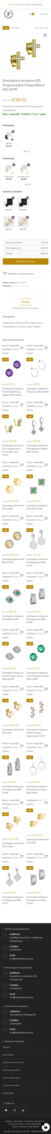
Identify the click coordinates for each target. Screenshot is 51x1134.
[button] (45, 35)
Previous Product (13, 28)
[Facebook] (6, 1110)
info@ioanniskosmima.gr (21, 958)
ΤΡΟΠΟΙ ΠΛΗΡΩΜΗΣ (11, 1085)
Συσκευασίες (9, 125)
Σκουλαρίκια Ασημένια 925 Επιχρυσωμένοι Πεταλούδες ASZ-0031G (13, 450)
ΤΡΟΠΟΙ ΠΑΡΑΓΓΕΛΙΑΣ (12, 1078)
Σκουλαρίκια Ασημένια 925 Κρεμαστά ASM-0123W (37, 619)
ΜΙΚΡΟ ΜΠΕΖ (9, 229)
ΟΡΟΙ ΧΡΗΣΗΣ (8, 1055)
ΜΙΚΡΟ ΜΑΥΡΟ (9, 209)
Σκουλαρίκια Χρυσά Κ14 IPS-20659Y (13, 845)
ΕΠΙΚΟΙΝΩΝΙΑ (8, 1093)
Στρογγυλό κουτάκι (9, 178)
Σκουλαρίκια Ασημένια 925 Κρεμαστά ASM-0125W (37, 900)
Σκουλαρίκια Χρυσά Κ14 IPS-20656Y (13, 507)
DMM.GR (45, 1131)
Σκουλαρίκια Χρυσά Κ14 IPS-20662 (37, 841)
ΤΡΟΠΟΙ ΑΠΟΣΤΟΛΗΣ (11, 1070)
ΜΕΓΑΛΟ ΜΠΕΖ (23, 229)
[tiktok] (23, 1110)
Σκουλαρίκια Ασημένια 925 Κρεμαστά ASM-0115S (37, 562)
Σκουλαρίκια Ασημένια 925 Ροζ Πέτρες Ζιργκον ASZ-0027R (37, 732)
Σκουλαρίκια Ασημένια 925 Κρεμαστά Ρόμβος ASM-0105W (37, 448)
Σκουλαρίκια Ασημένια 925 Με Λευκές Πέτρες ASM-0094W (13, 675)
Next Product (39, 28)
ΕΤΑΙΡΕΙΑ (6, 1047)
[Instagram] (14, 1110)
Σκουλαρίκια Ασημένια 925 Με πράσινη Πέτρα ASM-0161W (37, 675)
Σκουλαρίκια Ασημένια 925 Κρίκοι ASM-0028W (37, 390)
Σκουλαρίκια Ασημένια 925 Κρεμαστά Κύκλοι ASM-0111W (37, 789)
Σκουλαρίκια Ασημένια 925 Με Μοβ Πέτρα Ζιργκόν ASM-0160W (13, 391)
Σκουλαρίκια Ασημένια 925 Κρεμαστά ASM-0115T (13, 900)
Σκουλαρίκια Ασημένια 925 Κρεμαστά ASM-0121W (13, 789)
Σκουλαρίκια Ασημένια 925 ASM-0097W (37, 507)
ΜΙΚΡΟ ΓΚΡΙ (9, 145)
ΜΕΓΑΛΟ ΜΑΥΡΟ (23, 209)
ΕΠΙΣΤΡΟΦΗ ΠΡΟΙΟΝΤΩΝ (13, 1062)
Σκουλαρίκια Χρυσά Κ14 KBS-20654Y (13, 561)
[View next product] (47, 28)
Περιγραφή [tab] (25, 302)
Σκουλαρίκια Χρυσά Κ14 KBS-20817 (13, 731)
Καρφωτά (15, 286)
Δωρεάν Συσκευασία (12, 191)
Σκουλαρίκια (25, 286)
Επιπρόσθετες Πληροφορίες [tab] (25, 308)
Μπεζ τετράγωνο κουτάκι (24, 178)
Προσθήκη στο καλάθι (25, 261)
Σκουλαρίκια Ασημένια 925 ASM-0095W (13, 617)
